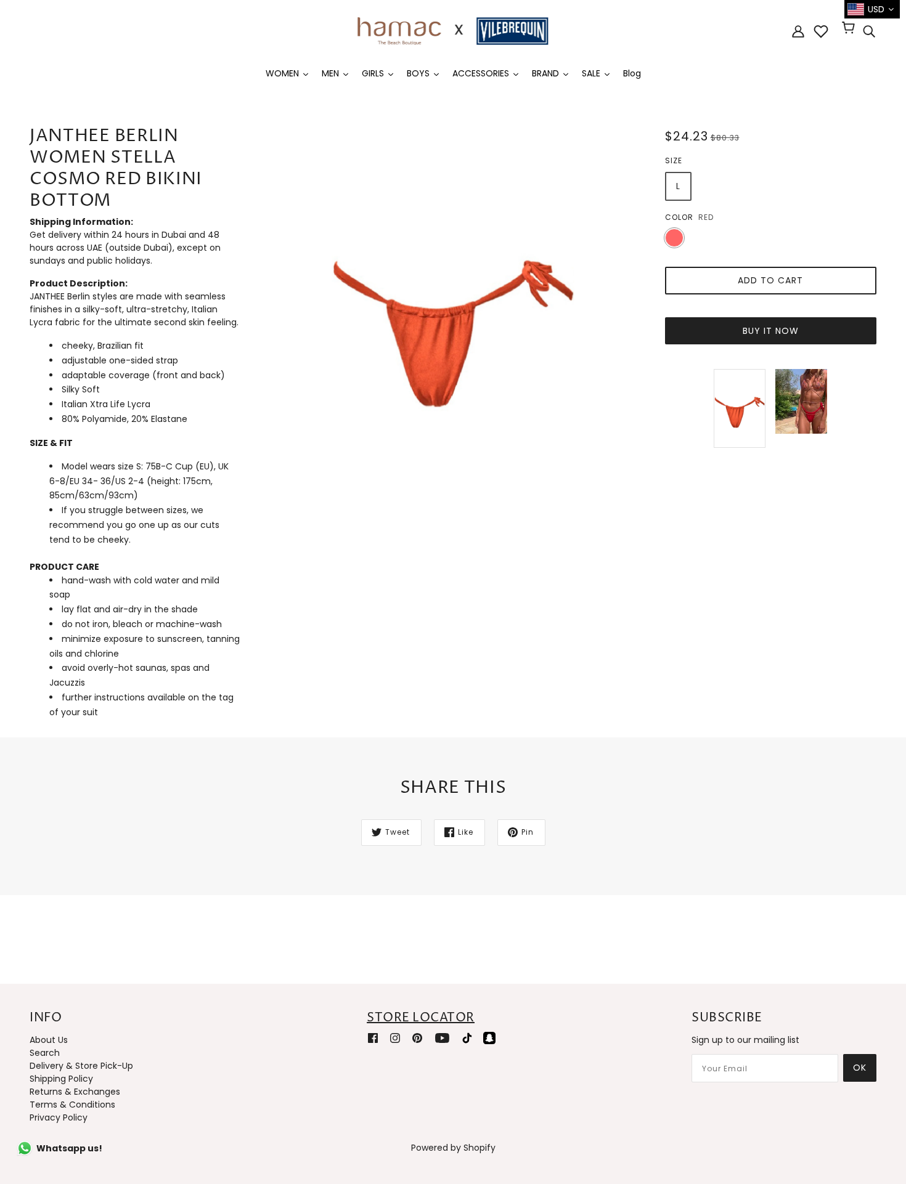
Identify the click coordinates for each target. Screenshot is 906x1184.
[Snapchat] (489, 1037)
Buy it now (771, 331)
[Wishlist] (821, 31)
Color (679, 217)
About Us (49, 1040)
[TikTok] (467, 1037)
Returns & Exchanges (75, 1091)
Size (673, 160)
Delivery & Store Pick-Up (81, 1066)
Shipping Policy (61, 1078)
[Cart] (850, 29)
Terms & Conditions (72, 1104)
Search (45, 1053)
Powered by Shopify (453, 1147)
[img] (869, 31)
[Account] (798, 31)
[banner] (453, 30)
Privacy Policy (59, 1117)
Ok (860, 1067)
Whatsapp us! (69, 1148)
